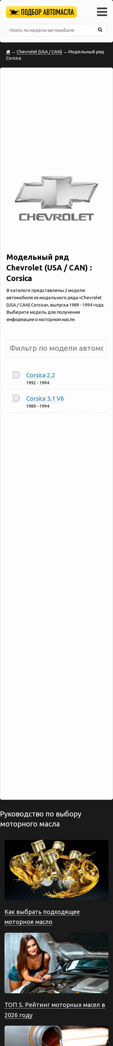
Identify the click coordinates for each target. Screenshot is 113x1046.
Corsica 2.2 (40, 375)
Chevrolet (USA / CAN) (39, 51)
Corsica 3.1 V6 (45, 398)
